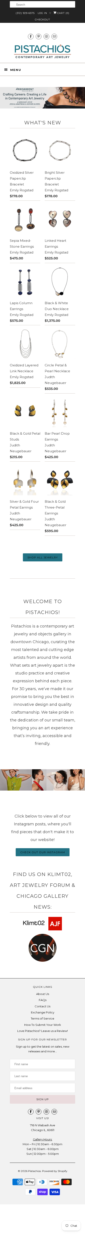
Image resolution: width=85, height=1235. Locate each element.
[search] (42, 4)
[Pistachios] (42, 51)
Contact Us (42, 1006)
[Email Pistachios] (54, 36)
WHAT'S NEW (42, 123)
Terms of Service (42, 1018)
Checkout (42, 19)
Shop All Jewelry (42, 557)
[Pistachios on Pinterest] (38, 36)
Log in (42, 13)
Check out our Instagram (42, 852)
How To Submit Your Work (42, 1024)
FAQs (42, 1000)
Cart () (62, 13)
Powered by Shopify (54, 1171)
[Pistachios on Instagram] (46, 36)
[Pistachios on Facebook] (31, 36)
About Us (42, 994)
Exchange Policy (42, 1012)
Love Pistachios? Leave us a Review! (42, 1031)
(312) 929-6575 (25, 13)
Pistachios (34, 1171)
